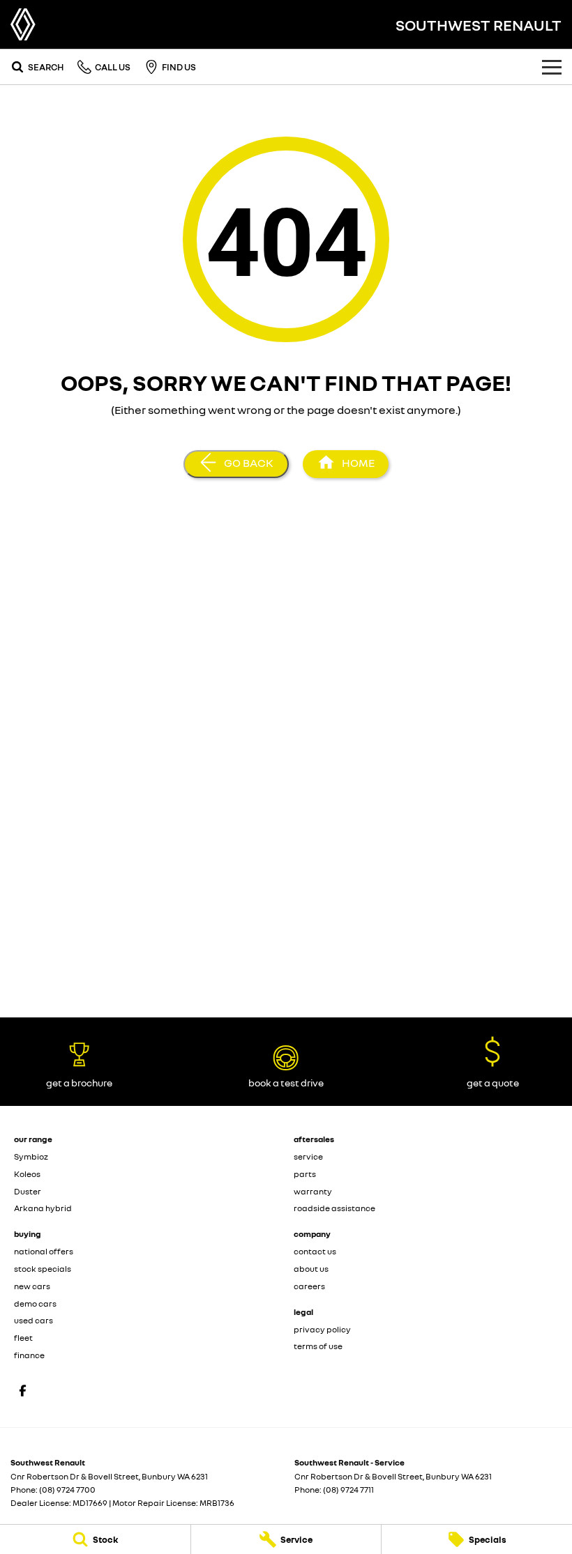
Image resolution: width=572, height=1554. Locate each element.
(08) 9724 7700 (67, 1489)
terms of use (318, 1346)
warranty (313, 1191)
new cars (32, 1286)
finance (29, 1355)
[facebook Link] (22, 1390)
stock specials (42, 1268)
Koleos (27, 1174)
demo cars (35, 1303)
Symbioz (31, 1156)
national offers (43, 1251)
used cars (33, 1320)
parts (305, 1174)
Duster (27, 1191)
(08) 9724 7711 (348, 1489)
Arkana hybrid (43, 1208)
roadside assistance (334, 1208)
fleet (23, 1337)
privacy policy (322, 1329)
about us (311, 1268)
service (308, 1156)
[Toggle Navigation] (552, 66)
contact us (315, 1251)
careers (309, 1286)
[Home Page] (23, 24)
